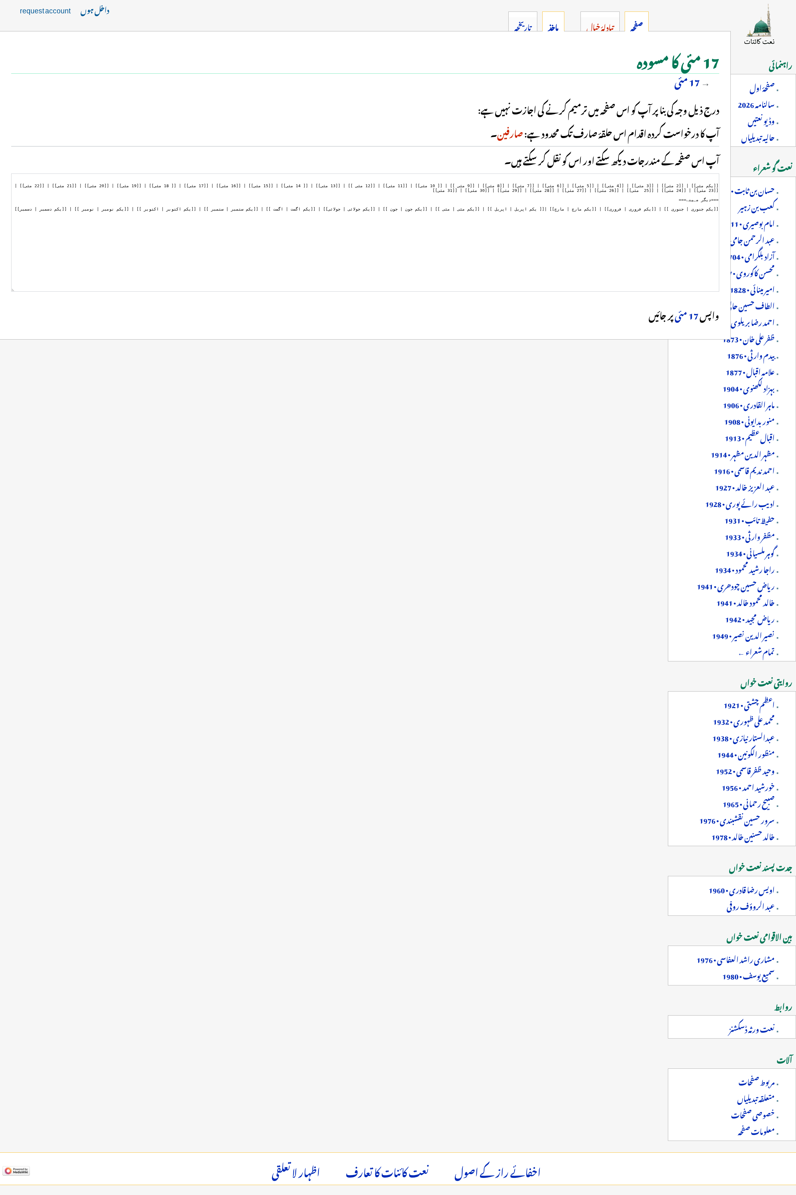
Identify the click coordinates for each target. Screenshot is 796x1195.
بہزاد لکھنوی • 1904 (749, 387)
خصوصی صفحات (753, 1114)
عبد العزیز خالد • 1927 (745, 486)
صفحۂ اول (762, 87)
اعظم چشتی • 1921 (749, 704)
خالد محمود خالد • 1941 (745, 601)
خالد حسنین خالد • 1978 (743, 836)
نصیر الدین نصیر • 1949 (743, 634)
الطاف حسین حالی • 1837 (740, 305)
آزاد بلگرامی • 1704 (749, 255)
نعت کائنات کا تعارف (387, 1170)
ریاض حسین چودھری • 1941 (736, 585)
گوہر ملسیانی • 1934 (750, 552)
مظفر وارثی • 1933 (750, 535)
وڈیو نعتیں (761, 120)
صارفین (510, 132)
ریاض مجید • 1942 (750, 618)
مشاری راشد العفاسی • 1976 (735, 958)
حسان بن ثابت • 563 (746, 189)
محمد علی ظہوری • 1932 (744, 720)
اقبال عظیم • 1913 (750, 437)
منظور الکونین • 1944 (746, 753)
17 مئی (687, 80)
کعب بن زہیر (757, 206)
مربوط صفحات (756, 1081)
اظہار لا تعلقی (296, 1170)
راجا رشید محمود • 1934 (745, 568)
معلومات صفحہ (756, 1130)
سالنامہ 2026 (756, 103)
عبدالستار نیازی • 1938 (743, 737)
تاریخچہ (522, 26)
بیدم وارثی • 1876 (751, 354)
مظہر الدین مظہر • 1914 (743, 453)
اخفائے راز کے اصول (498, 1170)
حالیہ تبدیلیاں (758, 136)
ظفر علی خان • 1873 (748, 338)
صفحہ (637, 26)
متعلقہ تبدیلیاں (756, 1097)
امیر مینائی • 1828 (752, 288)
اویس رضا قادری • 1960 (742, 889)
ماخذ (553, 26)
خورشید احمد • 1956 (748, 786)
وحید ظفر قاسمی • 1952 (745, 770)
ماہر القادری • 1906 (749, 404)
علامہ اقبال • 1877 (750, 371)
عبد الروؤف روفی (751, 905)
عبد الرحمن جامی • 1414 (742, 239)
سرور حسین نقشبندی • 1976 (737, 819)
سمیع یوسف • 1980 (748, 975)
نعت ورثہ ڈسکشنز (752, 1028)
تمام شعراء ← (756, 651)
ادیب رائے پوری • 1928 (740, 502)
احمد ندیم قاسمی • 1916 (744, 470)
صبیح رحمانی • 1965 (749, 803)
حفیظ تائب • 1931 (749, 519)
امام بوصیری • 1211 (748, 222)
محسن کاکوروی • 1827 (745, 272)
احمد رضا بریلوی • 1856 (742, 321)
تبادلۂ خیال (599, 26)
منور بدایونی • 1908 (749, 420)
